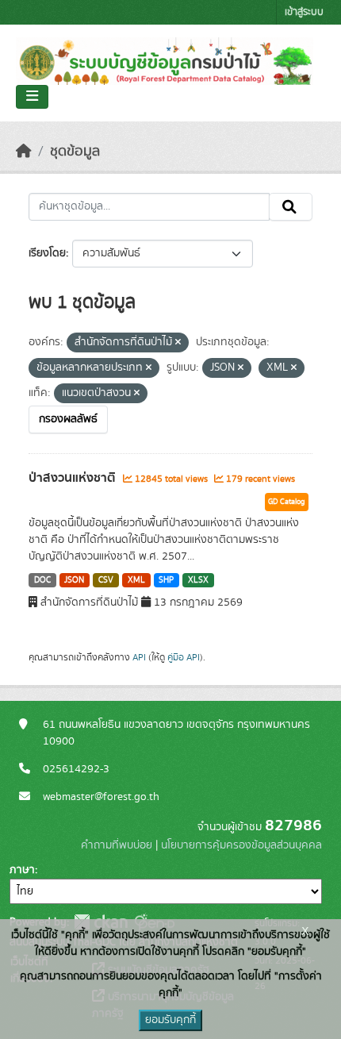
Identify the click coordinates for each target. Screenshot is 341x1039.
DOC (42, 580)
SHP (166, 580)
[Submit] (290, 207)
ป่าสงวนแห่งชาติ (74, 478)
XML (136, 580)
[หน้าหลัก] (24, 151)
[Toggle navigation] (32, 97)
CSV (105, 580)
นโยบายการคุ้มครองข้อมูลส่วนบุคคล (241, 845)
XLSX (198, 580)
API (139, 657)
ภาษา (22, 870)
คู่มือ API (183, 657)
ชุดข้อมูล (75, 151)
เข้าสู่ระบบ (304, 12)
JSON (74, 580)
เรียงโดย (47, 253)
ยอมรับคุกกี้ (170, 1020)
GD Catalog (286, 501)
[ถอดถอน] (178, 343)
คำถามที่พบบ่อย (116, 845)
